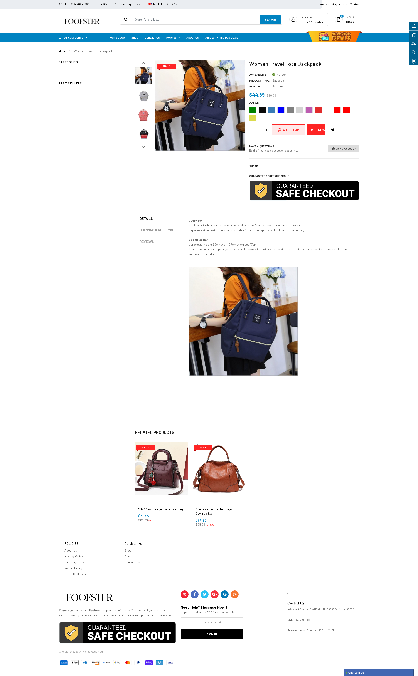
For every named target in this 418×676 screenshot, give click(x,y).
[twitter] (205, 594)
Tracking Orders (130, 4)
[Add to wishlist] (332, 129)
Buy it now (316, 129)
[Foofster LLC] (89, 598)
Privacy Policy (73, 556)
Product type (259, 80)
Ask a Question (345, 148)
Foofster (278, 86)
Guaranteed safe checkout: (269, 176)
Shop (128, 550)
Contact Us (132, 562)
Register (317, 22)
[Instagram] (235, 594)
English (158, 4)
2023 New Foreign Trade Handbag (160, 509)
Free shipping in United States (339, 4)
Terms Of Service (75, 574)
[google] (215, 594)
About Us (70, 550)
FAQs (104, 4)
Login (304, 22)
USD (172, 2)
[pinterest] (225, 594)
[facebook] (195, 594)
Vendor (254, 86)
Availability (257, 74)
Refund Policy (73, 568)
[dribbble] (185, 594)
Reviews (147, 241)
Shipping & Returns (156, 230)
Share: (254, 166)
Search (270, 19)
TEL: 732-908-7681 (76, 4)
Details (146, 218)
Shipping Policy (74, 562)
